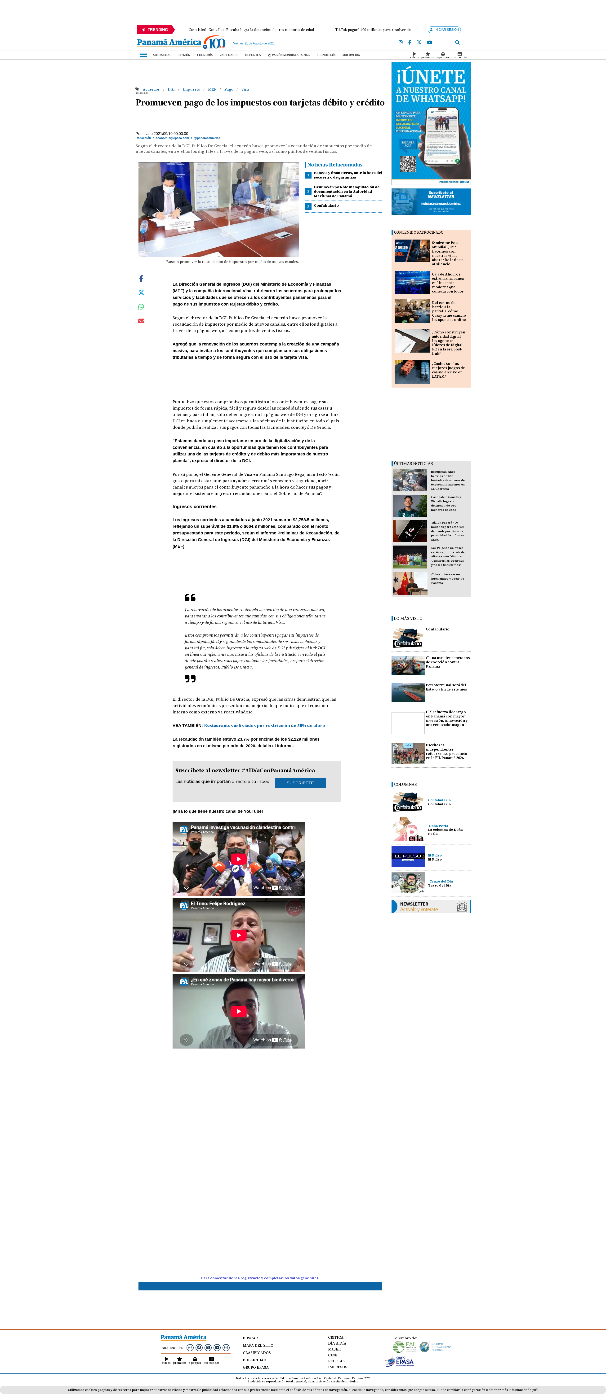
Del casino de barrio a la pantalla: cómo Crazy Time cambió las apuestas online (449, 311)
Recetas (336, 1360)
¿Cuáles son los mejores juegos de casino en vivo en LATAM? (448, 370)
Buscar (250, 1338)
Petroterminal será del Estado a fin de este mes (446, 687)
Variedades (229, 55)
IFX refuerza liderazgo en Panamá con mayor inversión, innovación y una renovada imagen (447, 718)
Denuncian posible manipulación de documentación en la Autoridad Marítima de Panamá (346, 191)
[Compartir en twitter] (141, 292)
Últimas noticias (413, 463)
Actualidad (162, 55)
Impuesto (192, 89)
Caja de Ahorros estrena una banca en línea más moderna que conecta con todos (448, 283)
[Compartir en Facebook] (141, 277)
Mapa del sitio (258, 1345)
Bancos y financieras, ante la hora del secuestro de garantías (348, 175)
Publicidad (254, 1360)
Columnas (405, 784)
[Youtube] (429, 42)
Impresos (337, 1366)
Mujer (334, 1349)
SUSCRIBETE (300, 783)
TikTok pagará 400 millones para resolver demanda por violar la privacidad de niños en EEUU (447, 531)
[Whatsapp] (190, 1347)
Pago (229, 89)
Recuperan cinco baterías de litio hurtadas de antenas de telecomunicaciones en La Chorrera (448, 480)
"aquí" (532, 1390)
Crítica (335, 1337)
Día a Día (337, 1343)
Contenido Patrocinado (419, 232)
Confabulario (326, 205)
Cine (332, 1355)
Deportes (253, 55)
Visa (245, 89)
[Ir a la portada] (169, 43)
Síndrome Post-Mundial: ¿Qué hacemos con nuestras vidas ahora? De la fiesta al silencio (447, 253)
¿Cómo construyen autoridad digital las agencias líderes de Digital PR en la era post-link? (448, 343)
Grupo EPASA (256, 1367)
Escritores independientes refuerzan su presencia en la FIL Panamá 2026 (446, 751)
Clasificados (257, 1352)
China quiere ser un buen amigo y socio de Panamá (447, 578)
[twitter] (419, 42)
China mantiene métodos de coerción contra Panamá (448, 662)
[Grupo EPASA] (399, 1365)
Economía (205, 55)
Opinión (184, 55)
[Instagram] (401, 42)
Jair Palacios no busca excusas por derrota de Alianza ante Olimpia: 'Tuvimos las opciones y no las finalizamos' (448, 556)
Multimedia (351, 55)
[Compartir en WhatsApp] (141, 307)
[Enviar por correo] (141, 321)
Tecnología (326, 55)
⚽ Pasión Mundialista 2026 (289, 55)
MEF (212, 89)
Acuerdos (152, 89)
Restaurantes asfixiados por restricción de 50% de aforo (264, 725)
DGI (172, 89)
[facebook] (409, 42)
